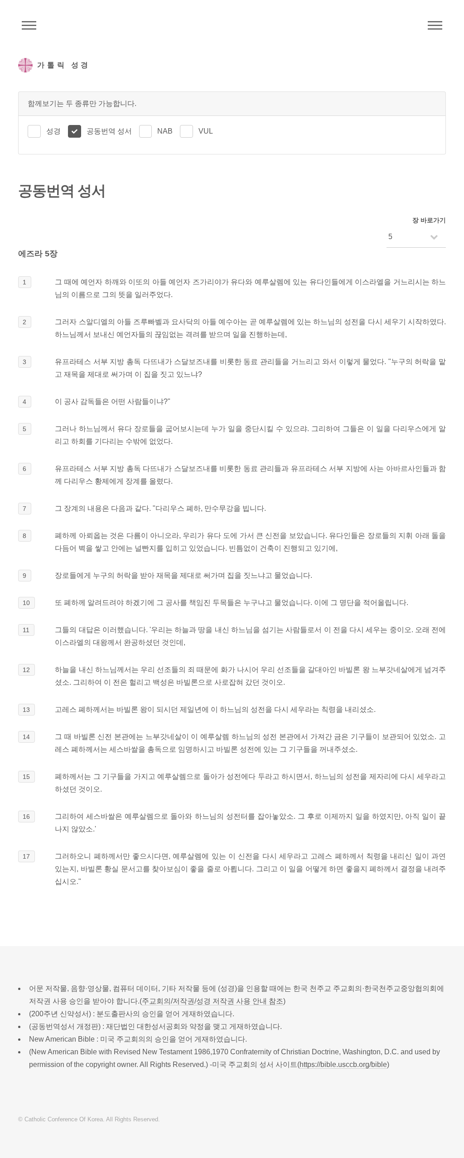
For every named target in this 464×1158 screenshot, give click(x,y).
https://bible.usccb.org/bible (343, 1064)
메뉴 (435, 25)
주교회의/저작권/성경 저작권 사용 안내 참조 (212, 1001)
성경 (53, 131)
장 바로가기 (429, 220)
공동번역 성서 (109, 131)
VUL (205, 131)
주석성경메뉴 (29, 25)
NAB (165, 131)
